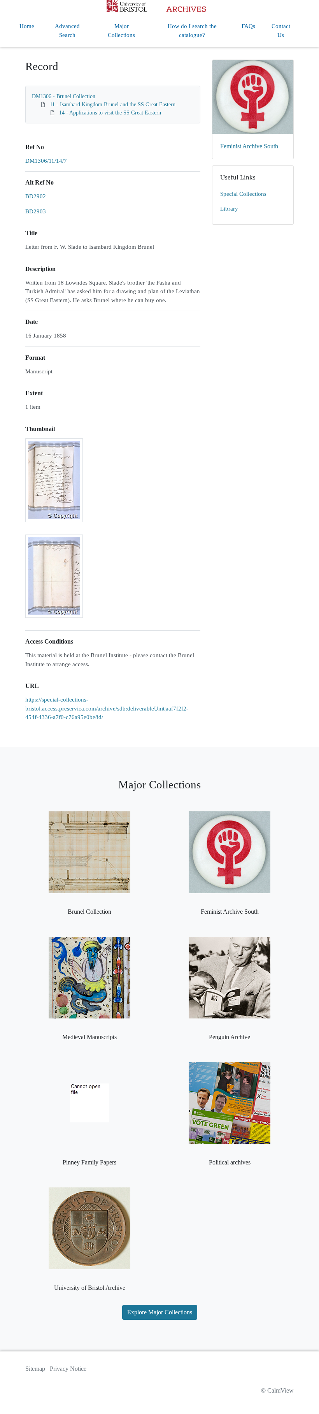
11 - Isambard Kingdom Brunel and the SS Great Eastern (112, 104)
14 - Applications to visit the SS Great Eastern (110, 113)
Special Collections (243, 194)
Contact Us (281, 30)
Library (229, 209)
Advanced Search (67, 30)
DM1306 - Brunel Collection (63, 96)
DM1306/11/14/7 (46, 161)
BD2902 (35, 196)
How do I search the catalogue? (192, 30)
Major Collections (121, 30)
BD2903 (35, 211)
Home (26, 26)
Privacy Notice (68, 1368)
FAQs (248, 26)
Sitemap (35, 1368)
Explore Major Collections (159, 1312)
